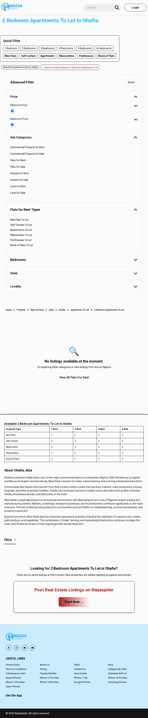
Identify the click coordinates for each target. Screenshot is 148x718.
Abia (51, 310)
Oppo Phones (13, 686)
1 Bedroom (11, 48)
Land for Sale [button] (17, 192)
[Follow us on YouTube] (32, 648)
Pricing (43, 669)
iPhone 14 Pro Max (49, 682)
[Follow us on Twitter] (24, 648)
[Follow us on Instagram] (16, 648)
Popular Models (48, 673)
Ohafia (62, 310)
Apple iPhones (13, 677)
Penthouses (86, 55)
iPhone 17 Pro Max (49, 677)
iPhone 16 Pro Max (117, 677)
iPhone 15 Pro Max (15, 682)
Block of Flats (106, 55)
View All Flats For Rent (74, 377)
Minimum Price (18, 105)
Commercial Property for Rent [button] (27, 147)
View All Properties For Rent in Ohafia (20, 67)
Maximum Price (19, 118)
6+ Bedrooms (104, 48)
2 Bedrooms (29, 48)
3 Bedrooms (48, 48)
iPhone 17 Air (81, 677)
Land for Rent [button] (18, 186)
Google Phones (82, 682)
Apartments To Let (79, 310)
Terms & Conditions (16, 669)
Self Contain (28, 55)
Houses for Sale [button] (19, 179)
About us (44, 664)
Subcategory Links (15, 673)
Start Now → (74, 602)
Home (9, 310)
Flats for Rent (37, 310)
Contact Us (80, 669)
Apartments (47, 55)
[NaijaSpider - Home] (16, 637)
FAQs (77, 664)
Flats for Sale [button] (17, 166)
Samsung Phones (117, 682)
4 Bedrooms (66, 48)
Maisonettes (66, 55)
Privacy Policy (13, 664)
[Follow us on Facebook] (9, 648)
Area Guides (80, 673)
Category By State (117, 669)
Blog (110, 664)
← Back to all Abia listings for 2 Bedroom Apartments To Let (70, 67)
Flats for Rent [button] (18, 160)
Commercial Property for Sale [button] (27, 153)
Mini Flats (10, 55)
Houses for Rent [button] (19, 173)
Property (21, 310)
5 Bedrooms (85, 48)
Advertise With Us (117, 673)
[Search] (117, 7)
